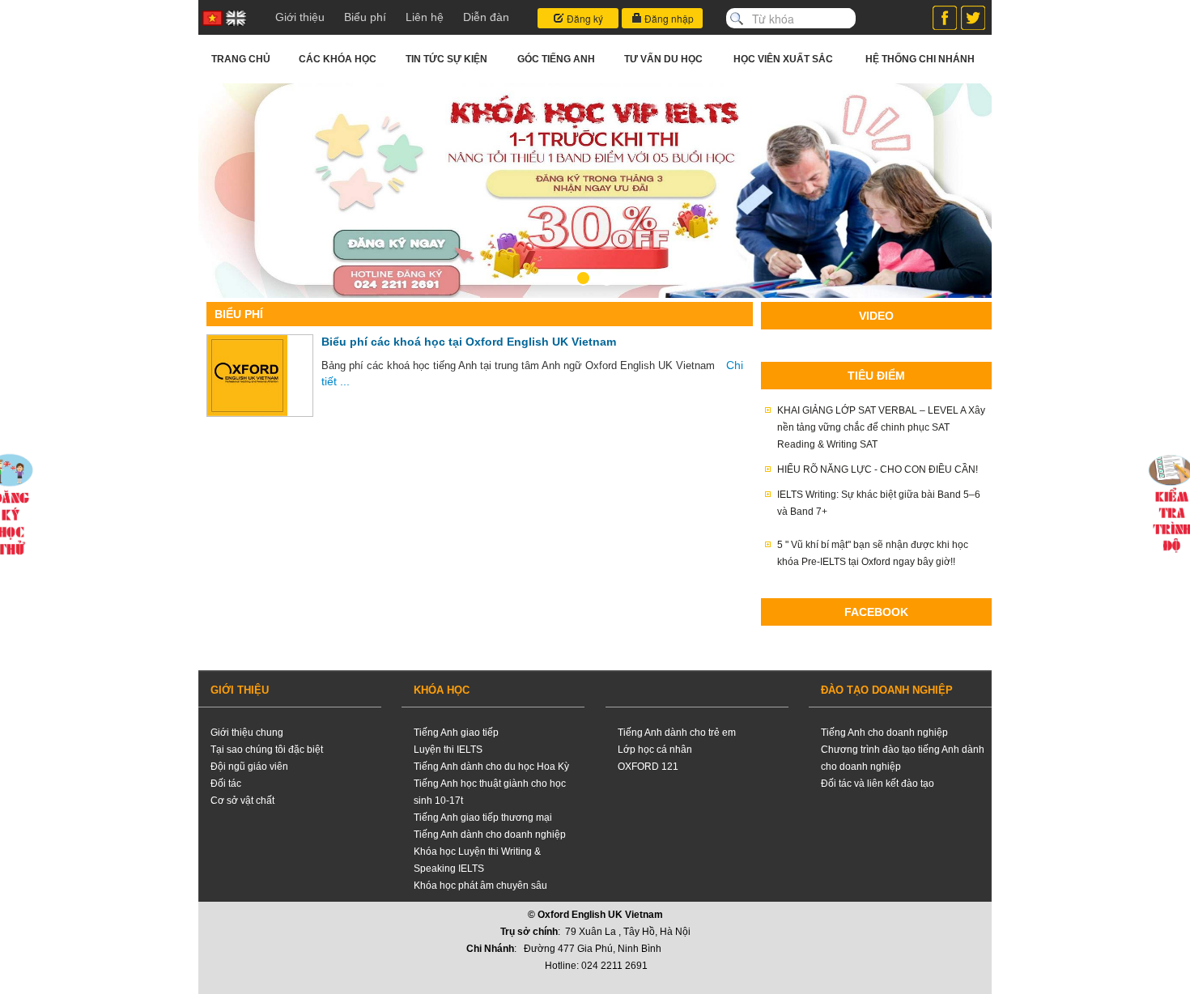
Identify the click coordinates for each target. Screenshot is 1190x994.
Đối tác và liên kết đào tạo (877, 783)
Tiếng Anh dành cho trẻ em (677, 732)
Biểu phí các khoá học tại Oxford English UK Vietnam (468, 341)
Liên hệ (425, 17)
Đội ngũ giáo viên (249, 766)
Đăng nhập (668, 18)
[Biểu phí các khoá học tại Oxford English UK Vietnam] (247, 375)
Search (736, 18)
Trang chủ (240, 59)
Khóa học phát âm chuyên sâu (480, 885)
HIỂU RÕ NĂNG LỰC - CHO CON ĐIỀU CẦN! (877, 469)
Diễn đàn (486, 17)
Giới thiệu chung (246, 732)
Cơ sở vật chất (242, 800)
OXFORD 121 (648, 766)
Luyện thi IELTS (448, 749)
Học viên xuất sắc (783, 59)
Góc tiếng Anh (556, 59)
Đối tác (225, 783)
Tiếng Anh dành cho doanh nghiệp (490, 834)
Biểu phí (365, 17)
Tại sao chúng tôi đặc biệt (266, 749)
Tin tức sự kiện (446, 59)
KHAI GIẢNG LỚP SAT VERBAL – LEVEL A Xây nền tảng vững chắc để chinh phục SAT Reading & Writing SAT (881, 427)
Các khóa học (337, 59)
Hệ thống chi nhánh (920, 59)
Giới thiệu (300, 17)
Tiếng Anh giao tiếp (456, 732)
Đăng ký (583, 18)
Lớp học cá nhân (655, 749)
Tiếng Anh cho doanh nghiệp (884, 732)
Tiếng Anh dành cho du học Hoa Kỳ (491, 766)
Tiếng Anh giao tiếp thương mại (483, 817)
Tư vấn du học (663, 59)
